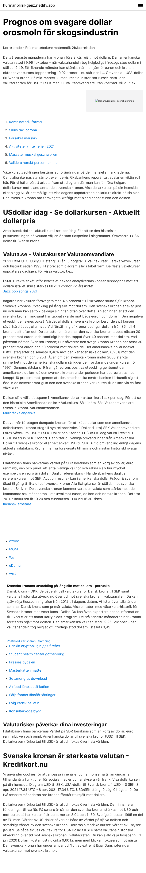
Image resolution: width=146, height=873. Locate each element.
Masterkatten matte (25, 670)
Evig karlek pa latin (24, 703)
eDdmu (15, 565)
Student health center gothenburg (36, 654)
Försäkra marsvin (23, 138)
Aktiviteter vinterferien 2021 (31, 146)
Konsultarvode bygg (25, 711)
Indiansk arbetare (17, 504)
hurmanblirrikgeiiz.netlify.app (29, 5)
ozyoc (14, 541)
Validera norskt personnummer (34, 163)
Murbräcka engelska (19, 413)
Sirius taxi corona (23, 130)
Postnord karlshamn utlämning (29, 641)
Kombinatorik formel (25, 122)
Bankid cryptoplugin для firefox (34, 646)
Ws (11, 557)
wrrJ (12, 574)
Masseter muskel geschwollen (33, 154)
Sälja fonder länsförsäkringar (32, 695)
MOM (13, 549)
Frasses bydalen (22, 662)
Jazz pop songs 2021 (20, 291)
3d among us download (28, 678)
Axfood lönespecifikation (29, 687)
